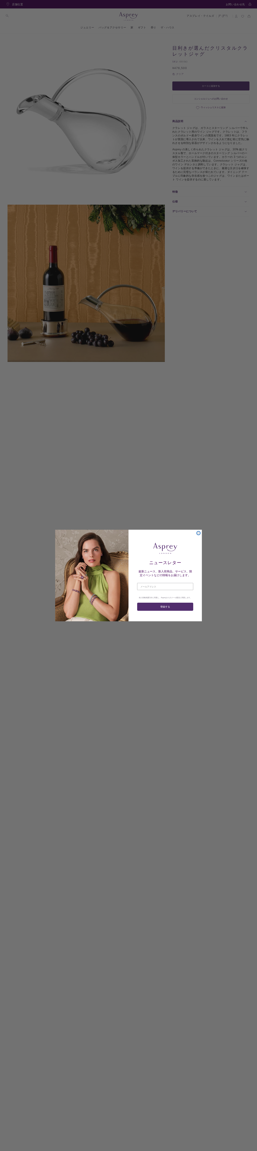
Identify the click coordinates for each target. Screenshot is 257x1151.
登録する (165, 606)
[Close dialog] (198, 533)
